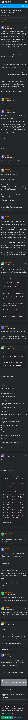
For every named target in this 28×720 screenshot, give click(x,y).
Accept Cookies (7, 717)
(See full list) (5, 697)
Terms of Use (10, 713)
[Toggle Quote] (3, 278)
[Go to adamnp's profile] (2, 27)
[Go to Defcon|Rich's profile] (2, 263)
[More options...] (25, 27)
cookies (11, 708)
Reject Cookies (18, 717)
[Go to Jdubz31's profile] (2, 608)
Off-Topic (10, 21)
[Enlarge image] (20, 643)
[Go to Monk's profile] (2, 655)
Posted (10, 28)
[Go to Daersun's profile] (2, 99)
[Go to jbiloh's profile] (2, 327)
